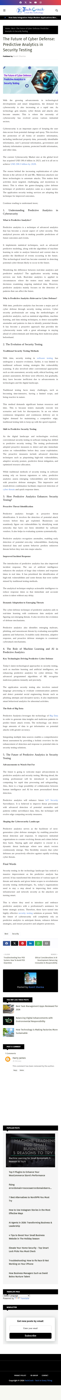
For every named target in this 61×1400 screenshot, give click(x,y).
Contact (45, 1375)
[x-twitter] (25, 2)
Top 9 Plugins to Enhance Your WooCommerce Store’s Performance (27, 1174)
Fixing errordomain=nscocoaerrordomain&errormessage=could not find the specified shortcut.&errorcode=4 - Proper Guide (30, 1186)
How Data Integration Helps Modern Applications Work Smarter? (33, 18)
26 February (17, 1061)
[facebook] (20, 2)
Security (15, 934)
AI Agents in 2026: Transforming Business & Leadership (30, 1224)
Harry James (19, 1058)
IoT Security (51, 800)
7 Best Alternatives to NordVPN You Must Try (29, 1199)
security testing (26, 913)
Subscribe (30, 1335)
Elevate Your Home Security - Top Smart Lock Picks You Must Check (29, 1250)
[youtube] (35, 2)
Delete (22, 1070)
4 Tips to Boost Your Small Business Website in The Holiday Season (27, 1237)
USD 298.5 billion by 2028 (23, 164)
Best (13, 28)
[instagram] (40, 2)
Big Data (54, 715)
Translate (24, 1298)
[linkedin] (30, 2)
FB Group (34, 1375)
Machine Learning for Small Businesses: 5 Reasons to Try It (29, 1160)
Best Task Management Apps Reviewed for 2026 (37, 1008)
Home (7, 28)
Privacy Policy (20, 1375)
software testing (45, 358)
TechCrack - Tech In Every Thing (38, 1380)
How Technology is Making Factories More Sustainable (37, 1031)
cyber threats (9, 489)
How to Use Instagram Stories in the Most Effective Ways (29, 1212)
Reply (15, 1070)
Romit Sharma (19, 56)
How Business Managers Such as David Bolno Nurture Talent (28, 1275)
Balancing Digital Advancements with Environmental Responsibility (34, 1020)
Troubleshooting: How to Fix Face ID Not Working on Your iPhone (29, 1262)
